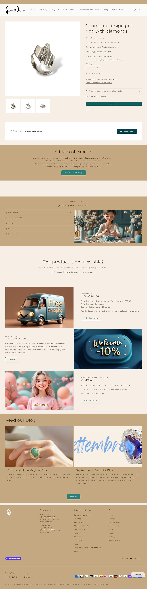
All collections (114, 522)
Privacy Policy (79, 529)
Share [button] (90, 109)
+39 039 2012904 (49, 529)
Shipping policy (76, 584)
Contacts (77, 533)
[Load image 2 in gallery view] (28, 106)
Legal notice (88, 584)
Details (11, 360)
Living (110, 533)
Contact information (101, 584)
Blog (76, 544)
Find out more (90, 400)
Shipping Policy (91, 318)
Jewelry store (113, 526)
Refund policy (40, 584)
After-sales (78, 537)
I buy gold (112, 519)
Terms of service (63, 584)
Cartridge (112, 537)
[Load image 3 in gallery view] (43, 106)
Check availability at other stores (99, 83)
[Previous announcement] (6, 2)
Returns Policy (80, 522)
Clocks (111, 529)
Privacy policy (51, 584)
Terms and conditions (82, 515)
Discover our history (73, 173)
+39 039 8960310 (49, 518)
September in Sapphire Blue (94, 470)
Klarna (76, 551)
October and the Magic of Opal (27, 470)
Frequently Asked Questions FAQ (87, 548)
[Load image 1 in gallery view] (13, 106)
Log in (111, 515)
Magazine (78, 540)
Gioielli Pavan (15, 584)
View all (73, 496)
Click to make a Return (83, 526)
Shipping (100, 60)
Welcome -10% (114, 540)
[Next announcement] (141, 2)
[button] (43, 10)
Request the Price (114, 103)
